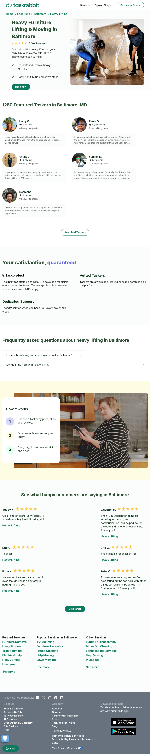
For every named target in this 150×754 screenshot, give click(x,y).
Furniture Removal (14, 642)
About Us (57, 708)
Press (55, 719)
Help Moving (45, 655)
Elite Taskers (11, 726)
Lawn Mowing (46, 660)
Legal (55, 742)
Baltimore (40, 13)
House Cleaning (47, 651)
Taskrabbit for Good (63, 722)
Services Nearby (13, 715)
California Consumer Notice (68, 735)
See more (9, 671)
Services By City (13, 712)
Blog (54, 726)
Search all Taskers (75, 232)
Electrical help (12, 655)
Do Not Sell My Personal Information (72, 739)
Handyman (9, 664)
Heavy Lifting (11, 525)
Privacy (66, 730)
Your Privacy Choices (64, 748)
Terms (55, 730)
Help (12, 748)
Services (85, 5)
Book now (20, 86)
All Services (10, 719)
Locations (23, 13)
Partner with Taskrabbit (65, 715)
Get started (75, 608)
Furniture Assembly (50, 646)
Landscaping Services (101, 651)
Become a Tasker (130, 5)
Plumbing (92, 660)
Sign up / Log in (103, 5)
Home (9, 13)
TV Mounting (45, 642)
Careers (57, 712)
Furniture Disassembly (101, 642)
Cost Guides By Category (18, 722)
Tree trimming (12, 651)
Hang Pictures (12, 646)
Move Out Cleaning (99, 646)
